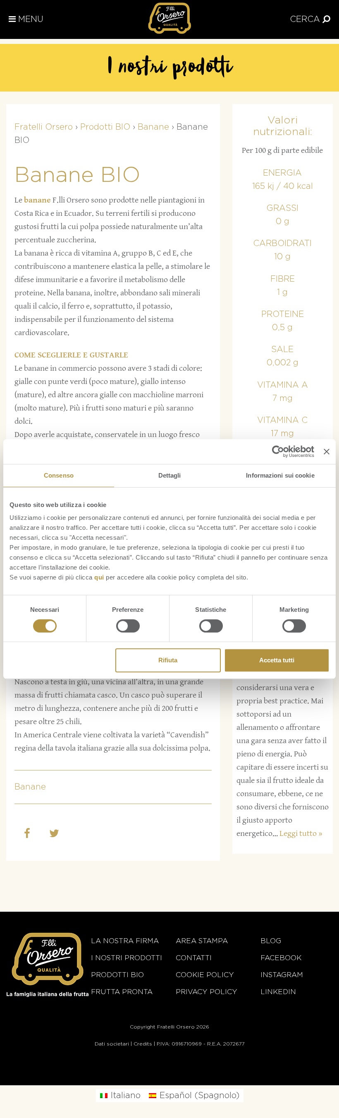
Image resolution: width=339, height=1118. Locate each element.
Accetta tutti (276, 660)
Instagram (281, 974)
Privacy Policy (206, 991)
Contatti (194, 957)
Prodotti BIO (117, 974)
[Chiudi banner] (326, 451)
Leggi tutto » (300, 833)
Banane (30, 787)
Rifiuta (167, 660)
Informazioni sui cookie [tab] (280, 475)
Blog (270, 940)
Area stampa (202, 940)
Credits (143, 1043)
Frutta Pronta (122, 991)
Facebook (280, 957)
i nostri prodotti (126, 957)
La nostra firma (125, 940)
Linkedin (278, 991)
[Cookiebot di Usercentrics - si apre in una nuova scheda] (278, 451)
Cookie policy (205, 974)
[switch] (128, 626)
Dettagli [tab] (169, 475)
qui (99, 577)
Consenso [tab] (59, 475)
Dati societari (112, 1043)
